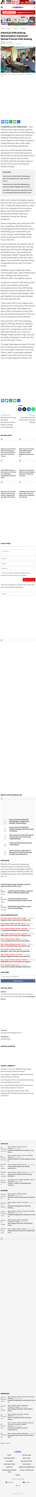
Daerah (19, 918)
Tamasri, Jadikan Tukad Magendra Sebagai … (19, 1184)
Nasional (18, 923)
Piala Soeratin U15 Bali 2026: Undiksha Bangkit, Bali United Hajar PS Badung (21, 829)
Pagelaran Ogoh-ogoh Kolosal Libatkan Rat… (16, 920)
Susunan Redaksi (9, 1458)
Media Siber (26, 1458)
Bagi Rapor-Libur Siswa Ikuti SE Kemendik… (16, 951)
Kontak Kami (26, 1464)
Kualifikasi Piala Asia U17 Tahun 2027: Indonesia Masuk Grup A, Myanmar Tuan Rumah (27, 494)
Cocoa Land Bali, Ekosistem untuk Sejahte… (16, 941)
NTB (16, 954)
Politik (23, 923)
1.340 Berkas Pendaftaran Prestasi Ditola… (15, 930)
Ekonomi (12, 939)
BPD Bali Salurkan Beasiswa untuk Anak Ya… (21, 1198)
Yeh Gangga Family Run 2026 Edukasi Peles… (20, 1224)
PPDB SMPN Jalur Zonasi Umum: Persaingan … (16, 962)
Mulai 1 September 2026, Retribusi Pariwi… (19, 1418)
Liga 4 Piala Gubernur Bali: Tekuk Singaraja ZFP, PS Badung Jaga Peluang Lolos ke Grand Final (17, 1093)
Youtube (27, 1482)
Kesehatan (30, 1423)
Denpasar (12, 923)
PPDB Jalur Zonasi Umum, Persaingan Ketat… (16, 935)
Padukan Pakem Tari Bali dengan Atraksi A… (21, 1160)
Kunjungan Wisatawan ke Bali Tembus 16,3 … (21, 1436)
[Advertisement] (18, 99)
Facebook (10, 1482)
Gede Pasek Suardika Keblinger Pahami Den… (16, 967)
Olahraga (23, 1424)
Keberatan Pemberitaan (26, 1467)
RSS (19, 1485)
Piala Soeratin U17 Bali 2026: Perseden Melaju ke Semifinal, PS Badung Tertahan (27, 473)
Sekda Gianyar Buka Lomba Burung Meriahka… (20, 1175)
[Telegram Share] (29, 409)
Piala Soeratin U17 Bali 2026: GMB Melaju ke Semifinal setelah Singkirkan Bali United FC (26, 452)
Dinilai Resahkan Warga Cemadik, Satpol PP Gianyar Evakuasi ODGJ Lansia (15, 885)
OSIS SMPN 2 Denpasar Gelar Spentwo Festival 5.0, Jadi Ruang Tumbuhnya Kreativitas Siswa (8, 473)
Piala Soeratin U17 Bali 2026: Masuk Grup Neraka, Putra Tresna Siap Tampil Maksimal (21, 837)
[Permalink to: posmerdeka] (3, 43)
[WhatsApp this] (33, 409)
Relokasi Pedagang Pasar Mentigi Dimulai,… (19, 1207)
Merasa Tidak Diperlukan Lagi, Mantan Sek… (16, 946)
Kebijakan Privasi (26, 1461)
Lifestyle (24, 1147)
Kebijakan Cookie (9, 1464)
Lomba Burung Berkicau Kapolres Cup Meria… (20, 1151)
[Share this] (20, 409)
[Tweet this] (24, 409)
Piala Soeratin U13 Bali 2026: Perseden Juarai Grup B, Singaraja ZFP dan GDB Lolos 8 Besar (8, 494)
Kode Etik (9, 1467)
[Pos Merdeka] (18, 7)
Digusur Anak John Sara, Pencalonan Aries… (16, 925)
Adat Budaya (4, 918)
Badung (10, 918)
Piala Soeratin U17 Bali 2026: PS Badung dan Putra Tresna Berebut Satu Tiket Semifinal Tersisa (16, 178)
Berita (14, 918)
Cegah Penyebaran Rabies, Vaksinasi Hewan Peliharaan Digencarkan (20, 892)
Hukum (13, 965)
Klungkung (25, 1202)
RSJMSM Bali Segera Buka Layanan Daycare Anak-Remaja (19, 907)
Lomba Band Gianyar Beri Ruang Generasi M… (19, 1167)
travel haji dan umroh (8, 1080)
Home (9, 1455)
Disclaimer (9, 1461)
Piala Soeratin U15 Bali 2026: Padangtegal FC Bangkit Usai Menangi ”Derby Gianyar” (19, 821)
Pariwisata (11, 1157)
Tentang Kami (26, 1455)
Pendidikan (24, 928)
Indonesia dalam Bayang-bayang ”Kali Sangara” (20, 844)
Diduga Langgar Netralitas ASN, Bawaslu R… (16, 956)
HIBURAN (24, 918)
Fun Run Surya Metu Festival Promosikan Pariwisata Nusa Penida (20, 899)
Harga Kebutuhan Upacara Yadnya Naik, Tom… (21, 1231)
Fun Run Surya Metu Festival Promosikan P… (17, 1429)
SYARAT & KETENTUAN (26, 1470)
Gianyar (18, 1147)
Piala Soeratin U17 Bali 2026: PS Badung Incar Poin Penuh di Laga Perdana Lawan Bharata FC (20, 852)
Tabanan (17, 939)
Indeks (18, 1475)
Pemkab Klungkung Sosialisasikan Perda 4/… (21, 1215)
